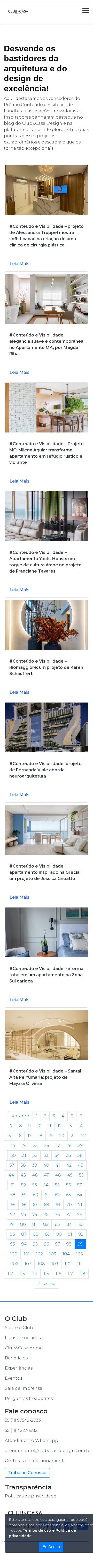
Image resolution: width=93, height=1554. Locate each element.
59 (24, 1194)
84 (69, 1224)
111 (79, 1263)
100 (13, 1254)
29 (80, 1145)
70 (69, 1204)
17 (30, 1135)
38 (23, 1165)
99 (80, 1244)
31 (24, 1155)
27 (57, 1145)
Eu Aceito (51, 1547)
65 (13, 1204)
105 (79, 1254)
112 (10, 1273)
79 (11, 1224)
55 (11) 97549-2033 (23, 1420)
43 (80, 1165)
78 (79, 1214)
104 (66, 1254)
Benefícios (16, 1358)
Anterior (20, 1115)
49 (70, 1175)
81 (34, 1224)
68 (46, 1204)
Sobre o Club (19, 1327)
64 (79, 1194)
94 (24, 1244)
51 (13, 1184)
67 (35, 1204)
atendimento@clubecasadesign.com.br (48, 1450)
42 (69, 1165)
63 (68, 1194)
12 (59, 1125)
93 (12, 1244)
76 (57, 1214)
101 (27, 1254)
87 (23, 1234)
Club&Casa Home (24, 1347)
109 (54, 1263)
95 (35, 1244)
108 (41, 1263)
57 (79, 1184)
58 (13, 1194)
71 (80, 1204)
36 (80, 1155)
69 (58, 1204)
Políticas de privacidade (30, 1496)
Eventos (13, 1378)
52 (23, 1184)
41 (58, 1165)
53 (34, 1184)
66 (24, 1204)
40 (46, 1165)
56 (68, 1184)
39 (34, 1165)
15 (9, 1135)
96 (46, 1244)
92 (81, 1234)
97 (57, 1244)
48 (58, 1175)
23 (12, 1145)
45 (23, 1175)
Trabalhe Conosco (27, 1472)
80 (23, 1224)
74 (35, 1214)
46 (34, 1175)
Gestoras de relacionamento (35, 1460)
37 (12, 1165)
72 (12, 1214)
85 (81, 1224)
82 (45, 1224)
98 (69, 1244)
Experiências (19, 1368)
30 (13, 1155)
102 (39, 1254)
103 (52, 1254)
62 (57, 1194)
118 (82, 1273)
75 (46, 1214)
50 (81, 1175)
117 (70, 1273)
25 (35, 1145)
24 (24, 1145)
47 (46, 1175)
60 (35, 1194)
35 (68, 1155)
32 (35, 1155)
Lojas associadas (23, 1337)
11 (49, 1125)
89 (47, 1234)
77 (68, 1214)
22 (83, 1135)
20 (61, 1135)
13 (70, 1125)
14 (80, 1125)
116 (58, 1273)
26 (46, 1145)
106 (14, 1263)
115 (46, 1273)
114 (34, 1273)
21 (73, 1135)
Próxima (46, 1283)
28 (69, 1145)
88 (35, 1234)
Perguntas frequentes (29, 1398)
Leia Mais (19, 263)
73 (23, 1214)
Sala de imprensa (23, 1388)
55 (57, 1184)
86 (12, 1234)
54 (46, 1184)
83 (57, 1224)
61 (47, 1194)
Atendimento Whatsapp (31, 1440)
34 (57, 1155)
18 (40, 1135)
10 (39, 1125)
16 (19, 1135)
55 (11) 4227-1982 (21, 1430)
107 (28, 1263)
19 (51, 1135)
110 (68, 1263)
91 (70, 1234)
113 (22, 1273)
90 (59, 1234)
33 (46, 1155)
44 (11, 1175)
